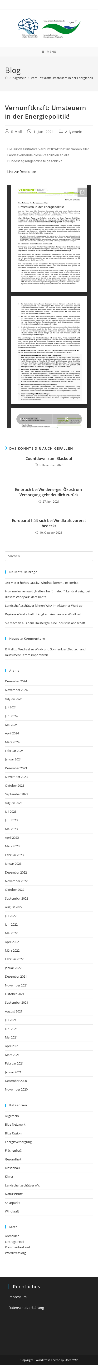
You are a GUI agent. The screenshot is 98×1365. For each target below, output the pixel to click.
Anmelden (12, 1236)
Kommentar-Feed (17, 1247)
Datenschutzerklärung (26, 1307)
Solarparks (12, 1203)
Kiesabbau (12, 1168)
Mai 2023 (11, 829)
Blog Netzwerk (15, 1124)
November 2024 (16, 690)
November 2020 (16, 1089)
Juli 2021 (10, 1020)
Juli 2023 (10, 811)
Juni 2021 (11, 1029)
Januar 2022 (13, 968)
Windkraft (12, 1211)
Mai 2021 (11, 1037)
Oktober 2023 (14, 785)
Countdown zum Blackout (48, 458)
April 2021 (12, 1046)
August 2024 (13, 698)
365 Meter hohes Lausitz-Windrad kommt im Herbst (41, 582)
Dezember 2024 (16, 681)
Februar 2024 (14, 750)
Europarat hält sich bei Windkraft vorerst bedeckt (49, 523)
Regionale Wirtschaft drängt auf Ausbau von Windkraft (43, 614)
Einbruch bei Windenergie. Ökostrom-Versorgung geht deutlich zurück (49, 492)
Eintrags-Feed (14, 1241)
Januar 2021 (13, 1072)
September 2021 (16, 1002)
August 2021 (13, 1011)
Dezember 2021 (16, 976)
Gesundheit (13, 1159)
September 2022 (16, 898)
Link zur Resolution (21, 172)
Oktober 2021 (14, 994)
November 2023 (16, 777)
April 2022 (12, 942)
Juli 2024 (10, 707)
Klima (9, 1176)
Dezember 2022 (16, 872)
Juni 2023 (11, 820)
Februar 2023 (14, 855)
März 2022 (12, 950)
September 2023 (16, 794)
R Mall (16, 131)
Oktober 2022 (14, 889)
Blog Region (13, 1133)
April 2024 (12, 733)
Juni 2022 (11, 924)
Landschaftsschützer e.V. (22, 1185)
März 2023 (12, 846)
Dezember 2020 (16, 1081)
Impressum (18, 1297)
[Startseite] (6, 78)
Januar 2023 (13, 863)
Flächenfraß (13, 1150)
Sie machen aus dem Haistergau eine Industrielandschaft (45, 623)
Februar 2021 (14, 1063)
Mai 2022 (11, 933)
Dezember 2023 (16, 768)
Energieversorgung (18, 1142)
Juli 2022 (10, 916)
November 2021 (16, 985)
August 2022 (13, 907)
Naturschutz (14, 1194)
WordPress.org (15, 1253)
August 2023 (13, 803)
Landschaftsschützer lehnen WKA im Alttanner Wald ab (44, 605)
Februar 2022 (14, 959)
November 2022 (16, 881)
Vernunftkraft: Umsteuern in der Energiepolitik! (64, 78)
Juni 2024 (11, 716)
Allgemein (73, 131)
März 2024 (12, 742)
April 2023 (12, 837)
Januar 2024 (13, 759)
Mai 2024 (11, 724)
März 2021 (12, 1055)
